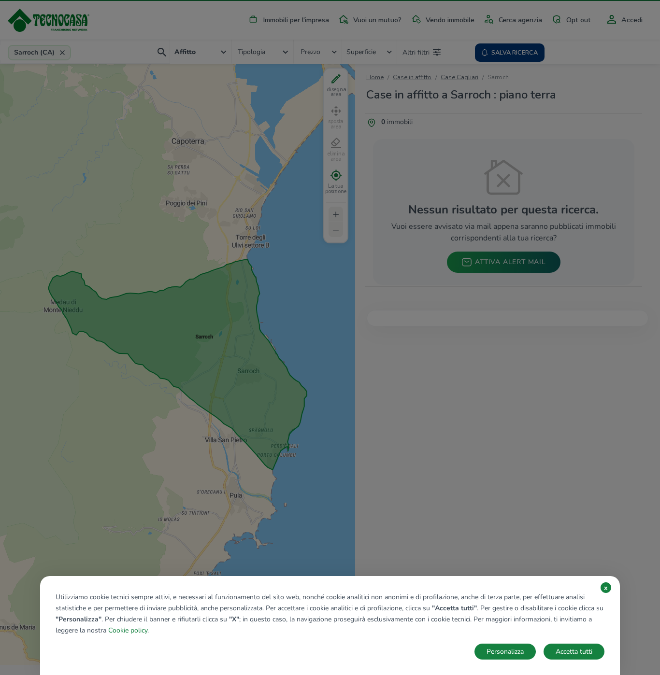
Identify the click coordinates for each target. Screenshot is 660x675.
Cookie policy (127, 630)
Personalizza (505, 651)
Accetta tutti (574, 651)
